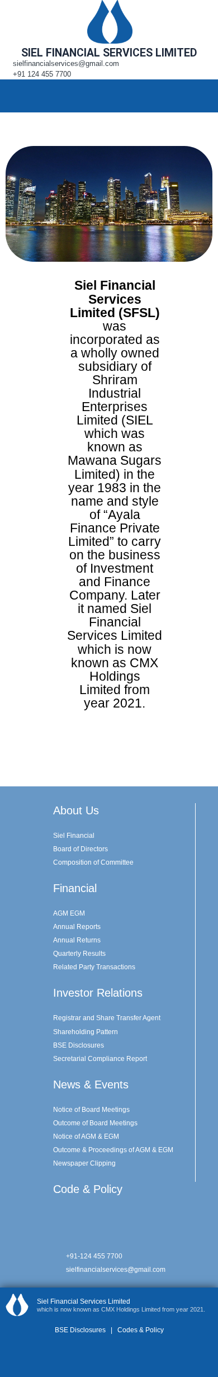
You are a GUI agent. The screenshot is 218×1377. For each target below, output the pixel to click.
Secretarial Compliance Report (100, 1059)
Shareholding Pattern (85, 1032)
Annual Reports (77, 927)
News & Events (91, 1084)
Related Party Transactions (94, 967)
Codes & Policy (140, 1330)
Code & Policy (87, 1189)
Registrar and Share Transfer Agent (106, 1018)
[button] (203, 95)
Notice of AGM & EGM (86, 1136)
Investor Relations (98, 993)
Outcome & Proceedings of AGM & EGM (113, 1150)
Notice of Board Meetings (91, 1110)
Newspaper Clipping (84, 1163)
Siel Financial (73, 836)
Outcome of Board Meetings (95, 1123)
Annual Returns (77, 940)
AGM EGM (69, 913)
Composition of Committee (93, 862)
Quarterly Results (79, 954)
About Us (76, 810)
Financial (75, 888)
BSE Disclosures (78, 1045)
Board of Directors (80, 849)
